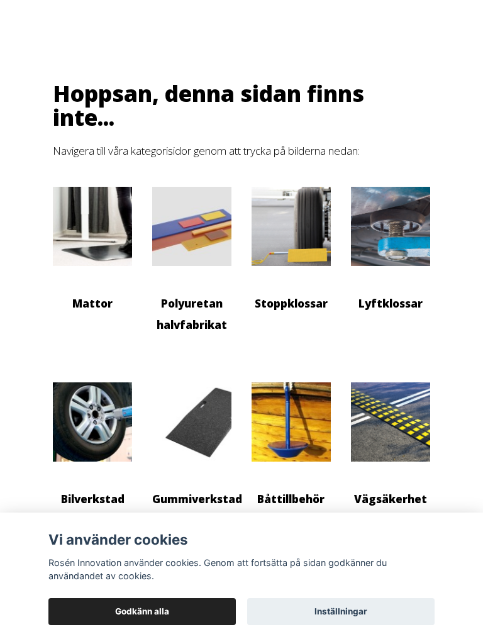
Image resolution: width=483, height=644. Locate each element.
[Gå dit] (92, 272)
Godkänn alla (142, 611)
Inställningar (340, 611)
